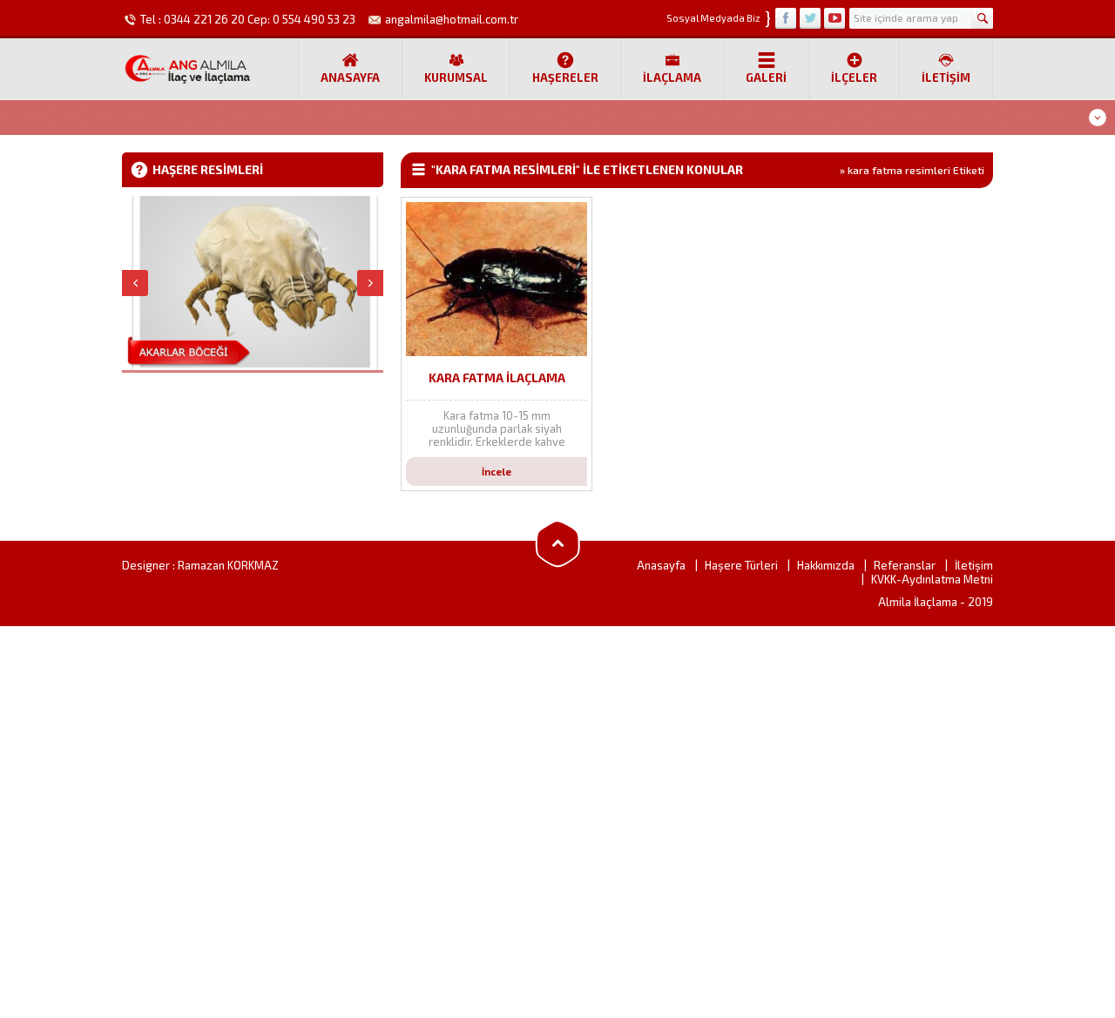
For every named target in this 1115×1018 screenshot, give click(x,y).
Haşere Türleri (741, 565)
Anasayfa (350, 77)
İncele (496, 471)
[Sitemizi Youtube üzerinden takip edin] (834, 18)
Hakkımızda (826, 565)
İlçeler (854, 77)
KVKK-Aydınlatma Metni (932, 579)
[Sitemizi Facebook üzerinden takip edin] (785, 18)
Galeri (766, 77)
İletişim (946, 77)
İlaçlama (672, 77)
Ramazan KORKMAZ (228, 565)
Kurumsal (456, 77)
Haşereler (565, 77)
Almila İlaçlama (917, 602)
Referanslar (905, 565)
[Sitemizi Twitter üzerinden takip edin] (810, 18)
